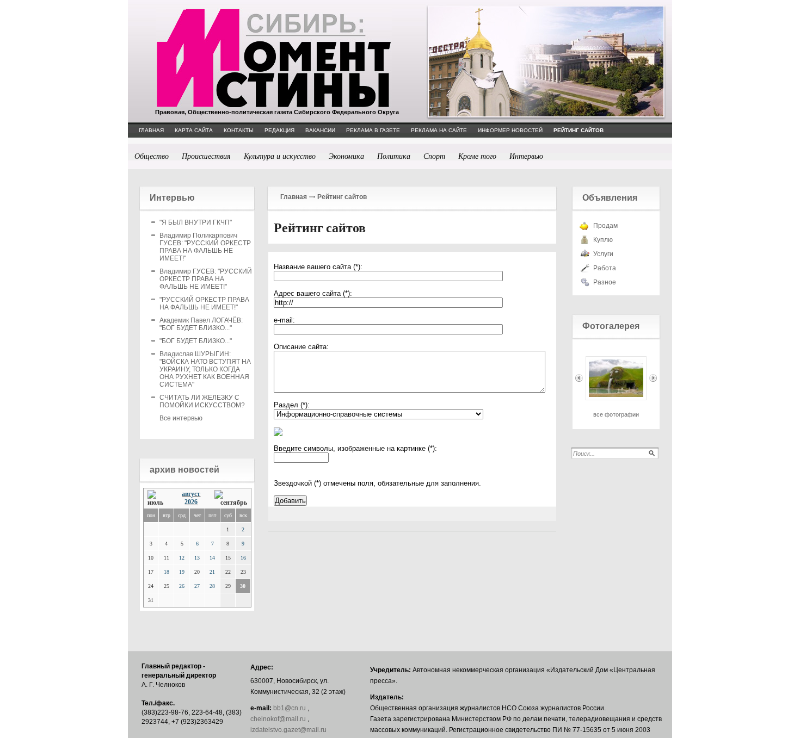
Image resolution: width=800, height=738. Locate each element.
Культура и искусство (280, 156)
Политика (393, 156)
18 (166, 572)
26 (181, 586)
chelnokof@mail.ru (278, 719)
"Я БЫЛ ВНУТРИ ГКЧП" (195, 222)
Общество (151, 156)
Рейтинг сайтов (342, 197)
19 (181, 572)
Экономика (346, 156)
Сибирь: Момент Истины (274, 58)
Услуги (603, 254)
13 (197, 558)
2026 (191, 502)
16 (243, 558)
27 (197, 586)
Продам (605, 226)
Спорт (434, 156)
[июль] (158, 498)
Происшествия (206, 156)
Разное (604, 282)
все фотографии (616, 414)
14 (212, 558)
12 (181, 558)
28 (212, 586)
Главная (293, 197)
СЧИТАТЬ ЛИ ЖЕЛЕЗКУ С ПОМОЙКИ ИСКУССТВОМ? (202, 401)
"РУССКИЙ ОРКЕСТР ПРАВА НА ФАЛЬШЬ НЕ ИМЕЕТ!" (204, 303)
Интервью (526, 156)
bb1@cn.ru (289, 708)
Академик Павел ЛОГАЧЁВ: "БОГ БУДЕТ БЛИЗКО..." (201, 324)
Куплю (603, 240)
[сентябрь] (230, 498)
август (191, 494)
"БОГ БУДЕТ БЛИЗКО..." (195, 341)
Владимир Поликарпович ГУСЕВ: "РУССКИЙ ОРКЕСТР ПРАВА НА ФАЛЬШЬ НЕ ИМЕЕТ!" (205, 247)
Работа (604, 268)
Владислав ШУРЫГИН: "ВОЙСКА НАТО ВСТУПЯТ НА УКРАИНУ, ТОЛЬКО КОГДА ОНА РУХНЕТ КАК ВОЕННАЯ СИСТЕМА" (205, 369)
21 (212, 572)
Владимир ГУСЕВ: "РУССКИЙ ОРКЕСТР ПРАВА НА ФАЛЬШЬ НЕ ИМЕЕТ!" (205, 279)
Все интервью (180, 418)
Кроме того (477, 156)
